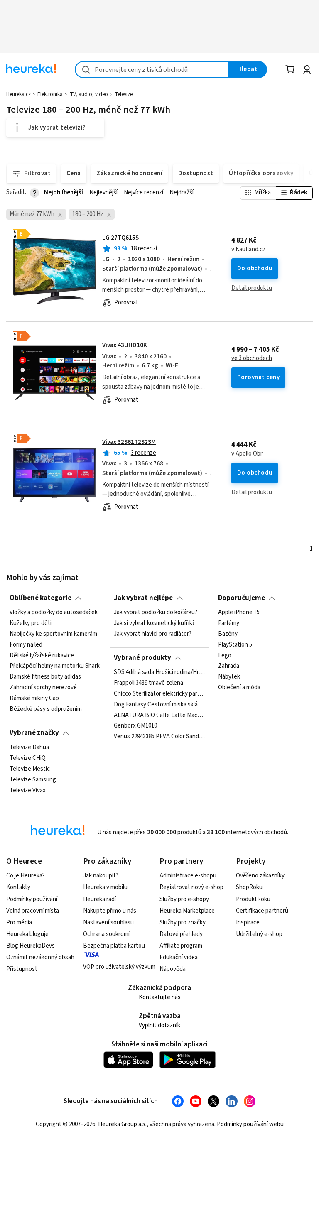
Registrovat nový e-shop (191, 887)
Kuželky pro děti (31, 623)
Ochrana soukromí (106, 934)
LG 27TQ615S (120, 237)
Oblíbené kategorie (40, 598)
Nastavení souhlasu (108, 922)
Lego (224, 656)
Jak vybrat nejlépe (143, 598)
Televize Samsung (33, 780)
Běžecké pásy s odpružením (46, 709)
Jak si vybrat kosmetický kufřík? (154, 623)
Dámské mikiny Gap (34, 698)
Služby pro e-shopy (184, 899)
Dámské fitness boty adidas (45, 677)
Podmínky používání (31, 899)
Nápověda (173, 969)
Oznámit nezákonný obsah (40, 957)
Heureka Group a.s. (122, 1124)
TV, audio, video (89, 94)
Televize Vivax (28, 790)
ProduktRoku (253, 899)
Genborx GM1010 (135, 726)
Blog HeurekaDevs (30, 945)
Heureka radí (99, 899)
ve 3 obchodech (251, 358)
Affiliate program (181, 945)
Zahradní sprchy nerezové (43, 687)
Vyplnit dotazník (159, 1025)
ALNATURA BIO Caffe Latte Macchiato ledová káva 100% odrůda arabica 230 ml (159, 715)
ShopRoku (249, 887)
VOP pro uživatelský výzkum (119, 967)
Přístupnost (21, 969)
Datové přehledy (181, 934)
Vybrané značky (34, 733)
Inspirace (248, 922)
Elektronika (50, 94)
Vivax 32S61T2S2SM (129, 442)
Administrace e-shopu (188, 875)
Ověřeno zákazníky (260, 875)
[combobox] (152, 69)
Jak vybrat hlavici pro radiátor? (152, 634)
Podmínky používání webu (250, 1124)
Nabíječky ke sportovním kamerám (53, 634)
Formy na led (26, 645)
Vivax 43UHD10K (124, 345)
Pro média (19, 922)
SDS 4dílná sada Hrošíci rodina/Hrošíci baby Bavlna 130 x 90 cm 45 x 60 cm (159, 672)
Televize (124, 94)
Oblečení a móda (239, 687)
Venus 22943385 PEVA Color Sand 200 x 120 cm (159, 736)
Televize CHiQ (28, 758)
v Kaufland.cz (248, 249)
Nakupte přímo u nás (109, 910)
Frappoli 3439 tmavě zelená (148, 683)
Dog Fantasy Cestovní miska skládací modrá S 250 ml (159, 705)
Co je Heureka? (25, 875)
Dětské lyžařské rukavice (42, 656)
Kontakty (18, 887)
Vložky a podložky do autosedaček (54, 612)
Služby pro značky (183, 922)
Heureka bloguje (27, 934)
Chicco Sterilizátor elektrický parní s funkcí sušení (159, 694)
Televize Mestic (30, 769)
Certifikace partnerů (262, 910)
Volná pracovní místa (32, 910)
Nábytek (229, 677)
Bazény (228, 634)
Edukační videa (179, 957)
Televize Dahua (29, 747)
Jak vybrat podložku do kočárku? (155, 612)
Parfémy (228, 623)
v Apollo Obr (247, 454)
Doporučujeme (241, 598)
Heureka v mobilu (105, 887)
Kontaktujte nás (160, 997)
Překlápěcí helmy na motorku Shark (55, 666)
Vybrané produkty (142, 658)
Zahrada (228, 666)
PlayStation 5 (235, 645)
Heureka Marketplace (187, 910)
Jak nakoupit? (100, 875)
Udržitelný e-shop (259, 934)
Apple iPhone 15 (239, 612)
